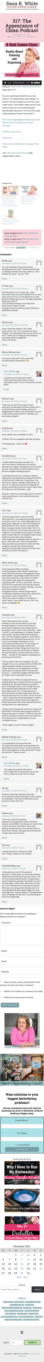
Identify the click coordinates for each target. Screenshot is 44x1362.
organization (32, 1311)
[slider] (37, 82)
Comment (6, 922)
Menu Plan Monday (14, 1311)
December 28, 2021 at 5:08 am (14, 617)
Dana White (9, 371)
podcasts (20, 248)
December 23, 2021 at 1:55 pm (14, 401)
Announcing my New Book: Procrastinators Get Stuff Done (10, 221)
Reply (4, 278)
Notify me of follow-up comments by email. (23, 991)
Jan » (25, 1277)
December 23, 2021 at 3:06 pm (14, 431)
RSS (14, 89)
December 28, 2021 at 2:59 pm (16, 766)
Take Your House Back (17, 153)
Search (22, 1285)
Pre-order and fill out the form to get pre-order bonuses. (21, 122)
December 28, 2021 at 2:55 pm (14, 740)
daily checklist (32, 1302)
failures (29, 1305)
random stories (9, 1317)
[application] (22, 82)
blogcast (8, 1302)
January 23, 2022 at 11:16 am (13, 816)
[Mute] (32, 83)
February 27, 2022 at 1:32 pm (14, 868)
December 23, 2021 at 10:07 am (15, 289)
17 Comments (29, 37)
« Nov (19, 1277)
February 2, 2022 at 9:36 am (13, 848)
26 (40, 1268)
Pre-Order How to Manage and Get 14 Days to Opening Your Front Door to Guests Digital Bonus (10, 201)
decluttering (17, 1305)
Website (5, 971)
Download (36, 86)
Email (4, 961)
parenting (11, 1314)
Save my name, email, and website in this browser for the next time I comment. (20, 983)
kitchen (27, 1308)
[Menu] (22, 1332)
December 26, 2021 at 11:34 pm (15, 513)
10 (28, 1259)
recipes (38, 1317)
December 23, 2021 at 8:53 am (14, 263)
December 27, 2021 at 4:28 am (14, 565)
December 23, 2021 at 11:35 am (15, 325)
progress (33, 1314)
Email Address (22, 1120)
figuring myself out (12, 1308)
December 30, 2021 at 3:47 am (14, 791)
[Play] (5, 83)
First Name (22, 1133)
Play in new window (20, 86)
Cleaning (19, 1302)
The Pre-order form (11, 131)
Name (4, 951)
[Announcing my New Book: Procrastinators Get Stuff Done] (10, 213)
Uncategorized (31, 1320)
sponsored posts (13, 1320)
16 (22, 1264)
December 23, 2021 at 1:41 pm (14, 355)
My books (7, 137)
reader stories (26, 1317)
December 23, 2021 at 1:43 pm (16, 374)
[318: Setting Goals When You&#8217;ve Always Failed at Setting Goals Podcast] (29, 190)
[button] (32, 1342)
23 (22, 1268)
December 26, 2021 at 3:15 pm (14, 458)
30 (22, 1273)
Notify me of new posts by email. (18, 997)
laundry (37, 1308)
